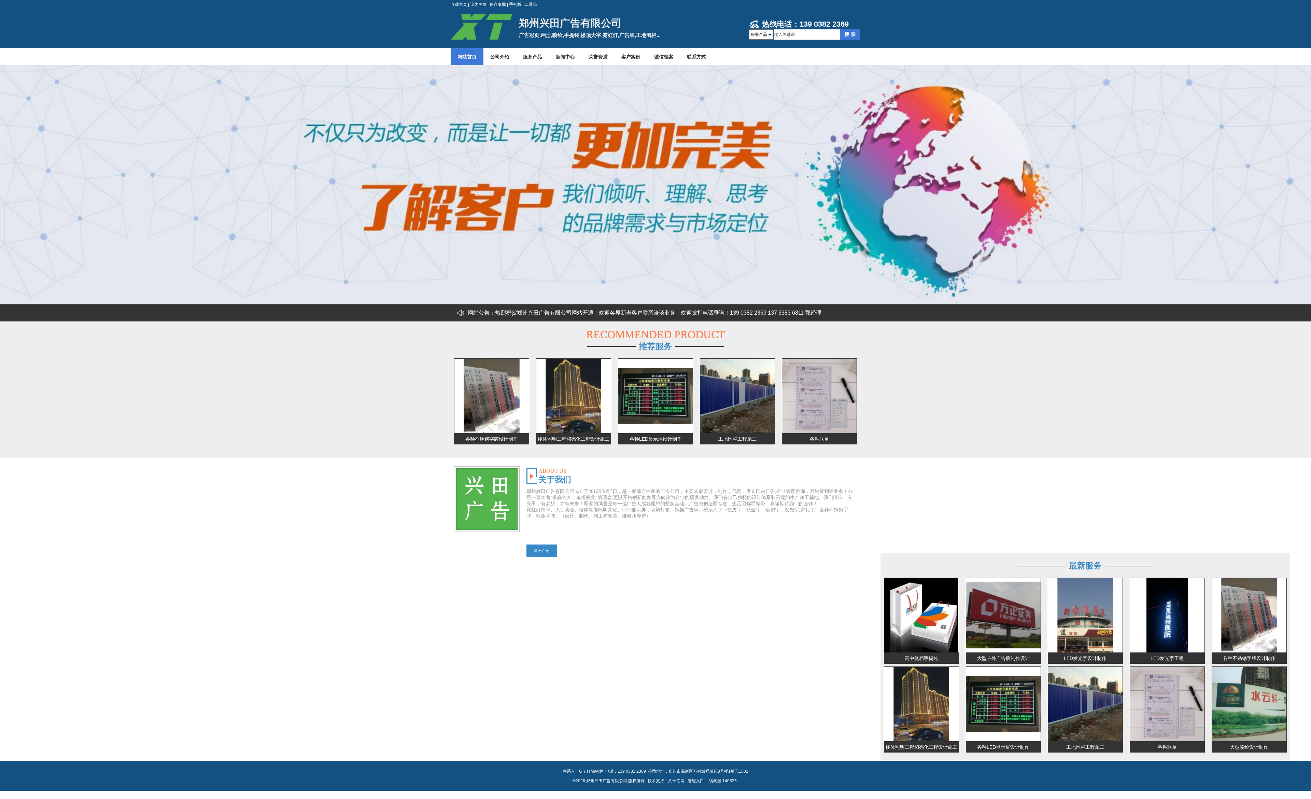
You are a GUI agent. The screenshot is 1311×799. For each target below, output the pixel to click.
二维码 (530, 4)
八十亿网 (676, 781)
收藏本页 (459, 4)
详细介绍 (541, 550)
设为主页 (478, 4)
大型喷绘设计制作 (1249, 747)
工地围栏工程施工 (737, 439)
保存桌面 (498, 4)
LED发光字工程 (1167, 658)
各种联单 (819, 439)
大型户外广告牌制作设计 (1003, 658)
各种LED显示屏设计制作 (656, 439)
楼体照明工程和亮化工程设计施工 (573, 439)
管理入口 (696, 781)
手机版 (515, 4)
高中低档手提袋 (921, 658)
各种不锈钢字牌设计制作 (491, 439)
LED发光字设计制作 (1085, 658)
